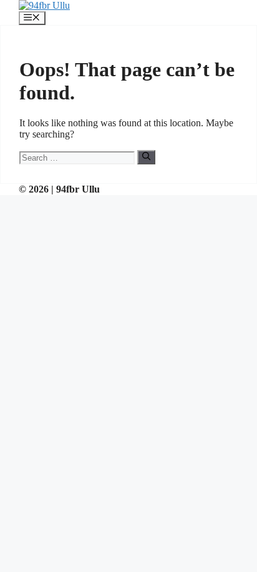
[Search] (146, 157)
